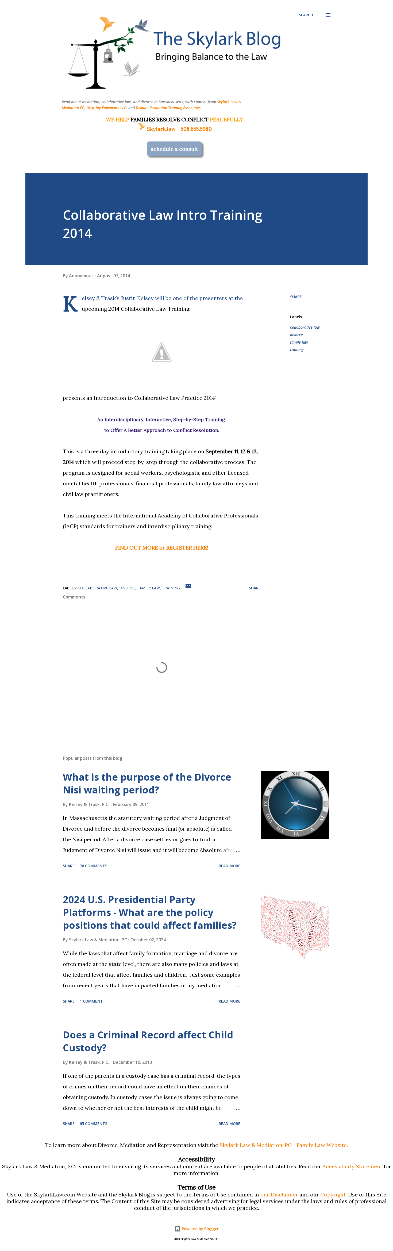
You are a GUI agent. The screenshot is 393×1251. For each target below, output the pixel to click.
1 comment (91, 1001)
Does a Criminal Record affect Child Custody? (148, 1041)
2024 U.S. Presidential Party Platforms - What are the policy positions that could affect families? (150, 912)
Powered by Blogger (200, 1228)
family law (299, 342)
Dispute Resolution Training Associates (168, 107)
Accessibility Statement (352, 1166)
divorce (296, 334)
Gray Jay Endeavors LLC (106, 107)
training (296, 349)
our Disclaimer (279, 1194)
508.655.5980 (196, 128)
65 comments (93, 1123)
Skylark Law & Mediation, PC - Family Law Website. (283, 1145)
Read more (229, 865)
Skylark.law (161, 128)
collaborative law (305, 327)
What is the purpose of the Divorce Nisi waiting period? (147, 783)
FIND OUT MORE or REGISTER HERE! (161, 547)
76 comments (93, 865)
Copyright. (333, 1194)
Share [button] (296, 296)
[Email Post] (188, 587)
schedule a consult (174, 148)
